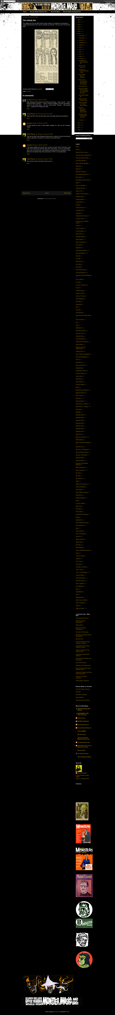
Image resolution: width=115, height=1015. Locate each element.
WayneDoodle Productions (83, 700)
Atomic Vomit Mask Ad (82, 66)
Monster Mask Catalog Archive (72, 11)
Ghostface (78, 301)
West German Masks (81, 600)
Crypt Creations (80, 228)
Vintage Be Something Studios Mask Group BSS (84, 673)
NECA (77, 481)
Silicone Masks (80, 531)
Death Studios (79, 239)
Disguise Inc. (79, 247)
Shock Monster (80, 525)
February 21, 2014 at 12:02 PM (45, 134)
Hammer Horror (80, 333)
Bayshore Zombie (80, 171)
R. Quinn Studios (80, 503)
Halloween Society (81, 330)
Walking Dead (79, 597)
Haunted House (80, 336)
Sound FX (78, 536)
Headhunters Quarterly (82, 341)
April (80, 54)
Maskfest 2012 (80, 423)
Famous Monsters (80, 272)
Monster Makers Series (82, 452)
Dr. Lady (78, 258)
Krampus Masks (80, 384)
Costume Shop (80, 218)
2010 (79, 129)
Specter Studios (80, 539)
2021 (79, 22)
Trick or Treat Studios (81, 572)
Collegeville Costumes (82, 215)
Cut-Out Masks (80, 231)
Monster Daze (79, 446)
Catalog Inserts (80, 196)
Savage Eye (79, 520)
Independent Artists (81, 370)
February (81, 58)
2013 (79, 122)
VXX (77, 594)
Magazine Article (80, 392)
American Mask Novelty (82, 158)
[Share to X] (50, 89)
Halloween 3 (79, 328)
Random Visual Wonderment (83, 99)
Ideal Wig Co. (79, 362)
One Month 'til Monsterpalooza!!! (83, 62)
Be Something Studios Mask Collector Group (83, 668)
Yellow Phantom (31, 113)
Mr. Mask (78, 473)
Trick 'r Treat (79, 569)
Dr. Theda (29, 99)
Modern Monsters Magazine (83, 442)
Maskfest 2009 (80, 415)
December (82, 35)
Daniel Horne (79, 234)
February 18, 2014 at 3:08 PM (39, 99)
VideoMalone (79, 591)
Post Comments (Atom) (50, 198)
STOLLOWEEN (82, 731)
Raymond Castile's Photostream (81, 628)
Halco (77, 325)
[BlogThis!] (48, 89)
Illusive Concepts (80, 365)
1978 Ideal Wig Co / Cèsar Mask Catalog (83, 104)
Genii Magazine (80, 298)
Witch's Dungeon (80, 602)
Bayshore (78, 169)
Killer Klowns (79, 379)
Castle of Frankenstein (82, 193)
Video (77, 589)
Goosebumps (79, 312)
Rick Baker (78, 509)
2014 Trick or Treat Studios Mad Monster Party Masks (83, 82)
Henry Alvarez (79, 344)
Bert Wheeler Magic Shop (82, 180)
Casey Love (79, 191)
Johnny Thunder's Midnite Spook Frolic (83, 738)
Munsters (78, 475)
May (80, 51)
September (82, 42)
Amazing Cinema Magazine (83, 155)
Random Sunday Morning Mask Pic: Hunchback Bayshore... (83, 90)
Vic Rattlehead (80, 586)
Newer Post (26, 193)
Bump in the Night (80, 185)
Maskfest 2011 (80, 420)
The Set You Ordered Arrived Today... (83, 71)
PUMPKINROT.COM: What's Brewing (83, 714)
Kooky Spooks (79, 381)
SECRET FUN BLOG (83, 721)
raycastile (29, 123)
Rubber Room (79, 625)
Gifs (77, 307)
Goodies (78, 309)
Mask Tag (78, 409)
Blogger (68, 1011)
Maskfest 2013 (80, 426)
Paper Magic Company (82, 492)
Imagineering (79, 368)
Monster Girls (79, 639)
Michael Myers (80, 439)
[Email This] (46, 89)
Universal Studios (80, 578)
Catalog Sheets (80, 199)
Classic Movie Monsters (84, 728)
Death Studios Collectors (82, 680)
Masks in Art (79, 434)
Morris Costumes (80, 470)
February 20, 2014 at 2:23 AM (45, 113)
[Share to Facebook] (51, 89)
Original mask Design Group (83, 665)
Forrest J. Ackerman (81, 285)
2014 (79, 33)
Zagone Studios (80, 608)
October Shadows (80, 486)
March (81, 56)
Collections (79, 213)
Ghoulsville (79, 304)
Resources (78, 506)
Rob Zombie (79, 511)
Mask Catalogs (80, 401)
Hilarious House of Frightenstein (81, 347)
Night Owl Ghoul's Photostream (80, 621)
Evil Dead (78, 267)
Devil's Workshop (80, 242)
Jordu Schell (79, 376)
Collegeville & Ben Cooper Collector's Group (83, 646)
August (81, 44)
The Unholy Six (83, 86)
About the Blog (55, 11)
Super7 (78, 553)
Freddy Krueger (80, 290)
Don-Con (78, 256)
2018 (79, 26)
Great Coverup (80, 319)
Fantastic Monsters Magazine (84, 275)
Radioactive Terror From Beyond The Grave (84, 746)
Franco (78, 287)
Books (77, 182)
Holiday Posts (79, 351)
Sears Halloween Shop (82, 522)
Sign (77, 528)
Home (25, 11)
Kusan (77, 387)
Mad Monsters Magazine (82, 390)
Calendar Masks (80, 188)
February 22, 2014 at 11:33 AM (39, 145)
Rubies (77, 517)
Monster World (80, 457)
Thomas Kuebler (80, 556)
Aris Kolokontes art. (83, 724)
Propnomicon (81, 718)
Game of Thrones (80, 296)
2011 (79, 127)
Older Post (67, 193)
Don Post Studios (80, 253)
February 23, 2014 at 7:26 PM (45, 159)
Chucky (78, 204)
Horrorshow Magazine (82, 357)
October (81, 40)
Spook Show (79, 542)
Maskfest (78, 412)
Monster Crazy (82, 734)
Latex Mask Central (81, 662)
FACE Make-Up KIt (81, 269)
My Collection (79, 478)
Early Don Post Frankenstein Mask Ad (83, 116)
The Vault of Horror (83, 753)
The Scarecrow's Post (84, 742)
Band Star (78, 166)
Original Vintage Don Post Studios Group (82, 650)
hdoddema (56, 1011)
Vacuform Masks (80, 580)
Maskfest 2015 (80, 431)
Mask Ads (78, 398)
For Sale (78, 282)
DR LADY (78, 691)
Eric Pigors (78, 264)
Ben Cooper (79, 177)
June (80, 49)
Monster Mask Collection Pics (38, 11)
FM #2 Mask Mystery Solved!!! (82, 76)
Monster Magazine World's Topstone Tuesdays (83, 642)
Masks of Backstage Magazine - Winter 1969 (82, 110)
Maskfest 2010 (80, 417)
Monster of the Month (81, 455)
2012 (79, 125)
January (81, 120)
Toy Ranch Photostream (82, 632)
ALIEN (77, 149)
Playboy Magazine (81, 497)
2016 (79, 29)
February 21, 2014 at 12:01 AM (39, 123)
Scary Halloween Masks (84, 757)
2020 (79, 24)
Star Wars (78, 544)
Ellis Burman (79, 261)
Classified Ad (79, 210)
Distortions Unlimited (81, 250)
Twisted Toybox (80, 575)
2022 (79, 19)
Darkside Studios (80, 236)
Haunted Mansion (80, 339)
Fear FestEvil (79, 279)
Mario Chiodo (79, 395)
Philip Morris (79, 495)
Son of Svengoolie (80, 533)
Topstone (29, 91)
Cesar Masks (79, 202)
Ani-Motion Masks (80, 160)
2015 (79, 31)
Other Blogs (79, 489)
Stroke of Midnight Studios (83, 550)
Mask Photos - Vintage (82, 406)
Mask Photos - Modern (82, 403)
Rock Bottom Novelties (82, 514)
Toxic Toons (79, 561)
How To (78, 359)
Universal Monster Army (82, 618)
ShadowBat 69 (80, 697)
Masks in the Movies (81, 437)
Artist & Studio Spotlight (82, 163)
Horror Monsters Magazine (83, 354)
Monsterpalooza (80, 460)
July (80, 47)
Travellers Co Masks (81, 567)
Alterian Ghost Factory (82, 152)
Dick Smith (78, 245)
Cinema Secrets (80, 207)
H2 (76, 322)
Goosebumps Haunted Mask (83, 315)
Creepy (78, 225)
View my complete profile (82, 778)
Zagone (78, 605)
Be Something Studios (82, 174)
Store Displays (79, 547)
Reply (28, 108)
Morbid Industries (80, 467)
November (82, 38)
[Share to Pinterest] (53, 89)
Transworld (79, 564)
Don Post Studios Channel (83, 689)
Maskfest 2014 (80, 428)
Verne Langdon (80, 583)
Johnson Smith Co (81, 373)
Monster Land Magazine (82, 449)
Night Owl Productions (82, 484)
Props (77, 500)
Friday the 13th (80, 293)
